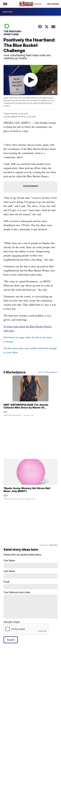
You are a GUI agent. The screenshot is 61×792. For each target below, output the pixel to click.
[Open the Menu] (5, 4)
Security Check (12, 622)
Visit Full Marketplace (47, 372)
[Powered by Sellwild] (53, 545)
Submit (10, 639)
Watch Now (52, 4)
